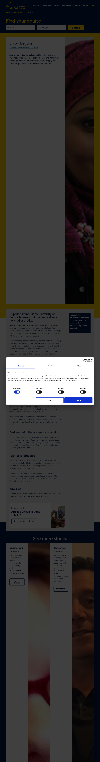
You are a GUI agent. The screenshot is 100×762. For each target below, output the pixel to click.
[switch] (39, 392)
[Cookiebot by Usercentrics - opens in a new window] (83, 360)
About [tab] (79, 366)
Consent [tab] (21, 366)
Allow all (78, 400)
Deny (49, 400)
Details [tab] (50, 366)
